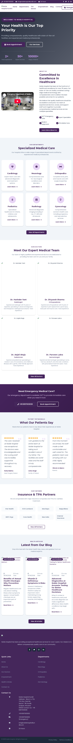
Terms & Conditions (65, 740)
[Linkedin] (71, 2)
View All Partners (36, 527)
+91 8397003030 (8, 2)
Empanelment (43, 7)
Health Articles (6, 682)
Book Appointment (14, 44)
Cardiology (41, 662)
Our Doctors (5, 672)
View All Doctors (36, 376)
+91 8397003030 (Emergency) (24, 718)
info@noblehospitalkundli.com (27, 2)
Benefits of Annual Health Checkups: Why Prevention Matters (12, 582)
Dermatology (42, 682)
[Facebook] (63, 2)
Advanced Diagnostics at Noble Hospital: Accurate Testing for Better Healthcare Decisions (60, 585)
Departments (24, 7)
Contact (59, 7)
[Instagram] (68, 2)
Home (15, 7)
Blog (52, 7)
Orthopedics (42, 672)
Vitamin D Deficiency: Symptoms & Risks (36, 581)
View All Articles (36, 621)
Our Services (34, 44)
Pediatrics (41, 677)
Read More (7, 605)
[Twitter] (66, 2)
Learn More (11, 187)
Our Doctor (33, 7)
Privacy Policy (53, 740)
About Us (4, 667)
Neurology (41, 667)
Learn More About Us (49, 130)
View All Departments (36, 232)
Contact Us (5, 687)
